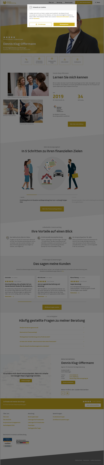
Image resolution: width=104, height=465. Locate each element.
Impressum (36, 18)
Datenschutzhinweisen (62, 17)
